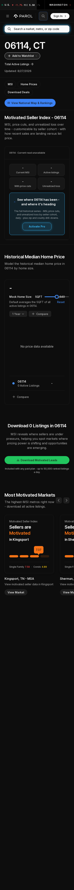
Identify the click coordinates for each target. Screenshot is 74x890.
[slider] (57, 297)
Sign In (58, 16)
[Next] (66, 500)
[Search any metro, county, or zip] (43, 16)
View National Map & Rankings (32, 103)
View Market (16, 592)
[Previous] (59, 500)
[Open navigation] (8, 16)
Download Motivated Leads (39, 460)
